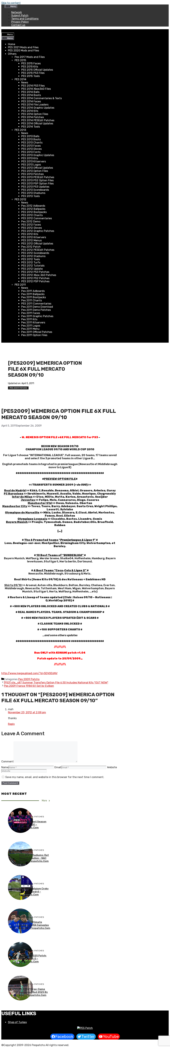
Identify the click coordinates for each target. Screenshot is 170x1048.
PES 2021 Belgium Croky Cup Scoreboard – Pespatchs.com (34, 891)
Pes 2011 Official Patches (36, 332)
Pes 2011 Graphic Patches (37, 316)
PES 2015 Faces (31, 63)
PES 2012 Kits (29, 234)
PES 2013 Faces (31, 145)
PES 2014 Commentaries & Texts (41, 98)
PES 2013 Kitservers (33, 161)
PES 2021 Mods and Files (23, 47)
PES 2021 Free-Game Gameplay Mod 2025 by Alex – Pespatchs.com (33, 992)
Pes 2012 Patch (31, 246)
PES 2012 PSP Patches (35, 281)
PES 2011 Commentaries (36, 303)
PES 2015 (20, 60)
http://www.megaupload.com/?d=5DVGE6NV (29, 673)
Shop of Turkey (17, 1022)
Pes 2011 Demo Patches (36, 309)
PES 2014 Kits (29, 110)
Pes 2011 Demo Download (37, 306)
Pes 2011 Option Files (34, 335)
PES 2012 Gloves (31, 227)
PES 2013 (20, 130)
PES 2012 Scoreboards (35, 253)
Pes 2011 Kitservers (33, 322)
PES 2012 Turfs (30, 262)
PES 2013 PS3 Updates (35, 186)
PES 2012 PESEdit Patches (37, 249)
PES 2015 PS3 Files (32, 72)
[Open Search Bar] (4, 31)
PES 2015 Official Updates (37, 69)
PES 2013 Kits (29, 158)
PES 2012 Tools (30, 259)
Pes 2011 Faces (30, 313)
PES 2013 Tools (30, 196)
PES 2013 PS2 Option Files (37, 180)
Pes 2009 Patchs (18, 388)
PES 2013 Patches (32, 174)
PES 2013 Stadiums (33, 193)
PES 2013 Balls (30, 136)
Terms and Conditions (25, 18)
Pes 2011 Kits (29, 319)
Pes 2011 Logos (30, 325)
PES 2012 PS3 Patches (35, 271)
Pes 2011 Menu (30, 328)
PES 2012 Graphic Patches (37, 231)
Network (16, 12)
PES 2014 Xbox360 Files (36, 88)
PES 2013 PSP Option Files (37, 183)
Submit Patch (19, 15)
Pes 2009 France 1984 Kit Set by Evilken (29, 685)
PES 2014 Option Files (34, 114)
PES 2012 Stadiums (33, 256)
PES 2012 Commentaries (36, 218)
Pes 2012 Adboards (33, 205)
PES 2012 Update (32, 268)
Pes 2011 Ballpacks (32, 294)
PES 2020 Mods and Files (23, 50)
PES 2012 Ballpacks (33, 208)
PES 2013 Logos (31, 164)
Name (4, 767)
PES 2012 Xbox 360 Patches (38, 275)
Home (11, 44)
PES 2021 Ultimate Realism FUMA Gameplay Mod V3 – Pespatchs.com (34, 925)
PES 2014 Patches (32, 117)
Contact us (18, 25)
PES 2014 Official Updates (37, 123)
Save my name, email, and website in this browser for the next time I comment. (54, 777)
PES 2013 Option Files (34, 170)
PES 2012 (20, 199)
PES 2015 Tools (30, 76)
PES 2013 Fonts (31, 152)
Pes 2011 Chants (31, 300)
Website (112, 767)
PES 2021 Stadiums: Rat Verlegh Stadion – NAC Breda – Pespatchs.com (34, 858)
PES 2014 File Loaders (34, 104)
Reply (11, 724)
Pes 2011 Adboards (33, 291)
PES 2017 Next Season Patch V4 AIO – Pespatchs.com (32, 824)
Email (57, 767)
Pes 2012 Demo (30, 221)
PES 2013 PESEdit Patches (37, 177)
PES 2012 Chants (32, 215)
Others (12, 53)
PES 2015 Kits (29, 66)
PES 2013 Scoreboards (35, 189)
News (24, 82)
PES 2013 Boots (31, 139)
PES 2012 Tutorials (32, 265)
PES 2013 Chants (31, 142)
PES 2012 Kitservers (33, 237)
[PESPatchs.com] (85, 1028)
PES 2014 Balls (30, 92)
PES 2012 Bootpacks (34, 212)
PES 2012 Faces (31, 224)
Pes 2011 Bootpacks (33, 297)
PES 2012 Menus (31, 240)
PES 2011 (20, 284)
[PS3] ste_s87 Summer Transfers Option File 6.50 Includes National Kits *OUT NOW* (56, 682)
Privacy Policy (20, 21)
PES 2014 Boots (31, 95)
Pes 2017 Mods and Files (30, 57)
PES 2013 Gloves (31, 148)
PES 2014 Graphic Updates (37, 107)
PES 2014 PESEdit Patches (37, 120)
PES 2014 (20, 79)
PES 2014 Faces (31, 101)
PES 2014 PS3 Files (33, 85)
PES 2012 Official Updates (37, 243)
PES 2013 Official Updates (37, 167)
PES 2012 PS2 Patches (35, 278)
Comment (7, 761)
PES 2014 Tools (30, 126)
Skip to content (11, 2)
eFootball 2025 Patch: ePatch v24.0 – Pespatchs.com (32, 958)
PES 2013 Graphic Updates (37, 155)
